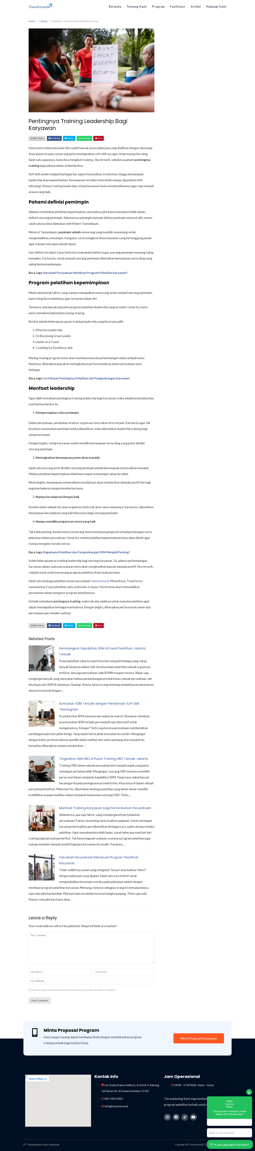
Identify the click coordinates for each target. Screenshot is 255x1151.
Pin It (99, 138)
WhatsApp (85, 138)
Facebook (55, 138)
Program (158, 6)
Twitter (70, 138)
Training (43, 21)
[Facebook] (176, 1117)
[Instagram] (167, 1117)
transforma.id (100, 581)
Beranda (115, 6)
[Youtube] (193, 1117)
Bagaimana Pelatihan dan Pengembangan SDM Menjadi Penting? (86, 552)
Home (32, 21)
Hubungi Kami (216, 6)
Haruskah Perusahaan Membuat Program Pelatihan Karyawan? (85, 273)
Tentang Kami (136, 6)
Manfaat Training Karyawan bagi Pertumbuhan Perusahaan (105, 808)
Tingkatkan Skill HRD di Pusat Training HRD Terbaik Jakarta (103, 759)
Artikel (196, 6)
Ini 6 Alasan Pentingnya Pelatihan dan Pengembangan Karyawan (86, 378)
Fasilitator (178, 6)
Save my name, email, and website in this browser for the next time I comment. (73, 989)
